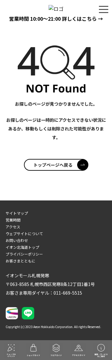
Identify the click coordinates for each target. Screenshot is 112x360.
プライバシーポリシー (24, 254)
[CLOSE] (103, 9)
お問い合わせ (17, 240)
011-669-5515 (68, 293)
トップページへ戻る (52, 165)
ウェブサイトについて (24, 233)
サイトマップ (17, 213)
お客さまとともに (20, 260)
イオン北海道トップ (22, 247)
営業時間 (13, 219)
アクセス (13, 226)
